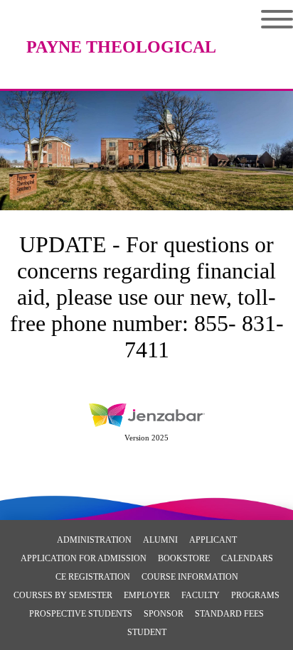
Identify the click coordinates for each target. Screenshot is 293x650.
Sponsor (163, 614)
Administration (94, 540)
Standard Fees (229, 614)
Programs (255, 595)
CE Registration (92, 577)
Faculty (200, 595)
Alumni (160, 540)
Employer (147, 595)
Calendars (247, 558)
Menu (266, 19)
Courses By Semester (63, 595)
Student (146, 632)
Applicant (213, 540)
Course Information (190, 577)
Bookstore (184, 558)
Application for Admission (83, 558)
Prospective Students (80, 614)
